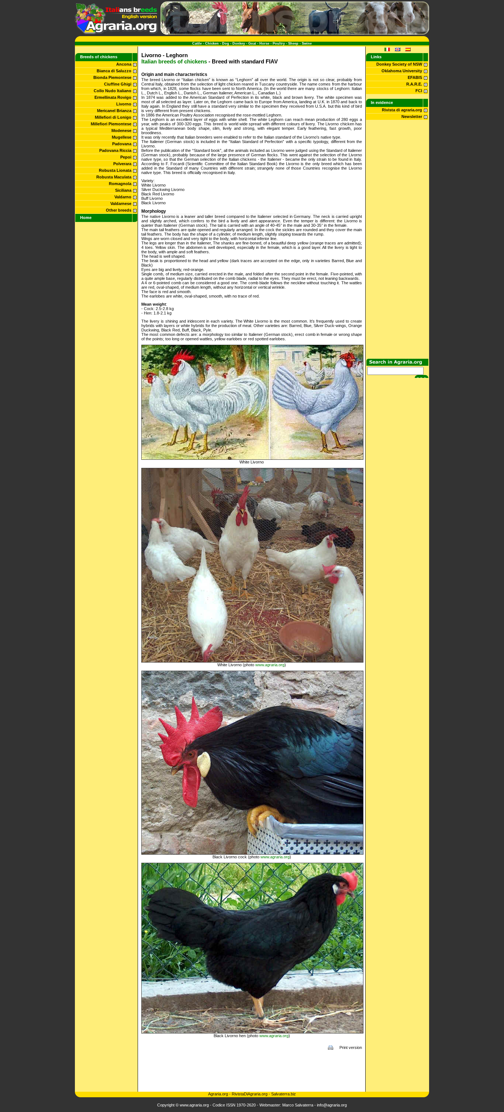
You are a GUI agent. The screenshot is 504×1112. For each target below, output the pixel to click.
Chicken (212, 43)
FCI (418, 90)
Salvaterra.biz (283, 1094)
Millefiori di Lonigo (113, 117)
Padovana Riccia (115, 150)
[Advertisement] (251, 1071)
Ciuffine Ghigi (117, 84)
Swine (307, 43)
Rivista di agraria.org (402, 110)
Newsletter (411, 116)
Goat (252, 43)
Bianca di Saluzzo (114, 71)
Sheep (293, 43)
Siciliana (123, 190)
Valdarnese (120, 203)
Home (86, 217)
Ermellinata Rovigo (112, 97)
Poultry (279, 43)
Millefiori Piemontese (111, 124)
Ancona (123, 64)
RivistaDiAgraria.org (250, 1094)
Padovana (121, 144)
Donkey (238, 43)
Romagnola (120, 183)
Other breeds (118, 210)
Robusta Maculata (113, 177)
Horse (264, 43)
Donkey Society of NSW (399, 64)
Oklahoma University (402, 71)
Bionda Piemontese (112, 77)
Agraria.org (218, 1094)
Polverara (122, 163)
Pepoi (125, 157)
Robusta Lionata (115, 170)
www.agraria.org (269, 665)
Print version (350, 1047)
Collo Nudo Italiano (112, 90)
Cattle (197, 43)
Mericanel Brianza (114, 110)
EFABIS (415, 77)
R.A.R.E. (414, 84)
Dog (225, 43)
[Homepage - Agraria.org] (116, 33)
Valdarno (122, 197)
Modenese (121, 130)
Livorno (123, 104)
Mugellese (121, 137)
